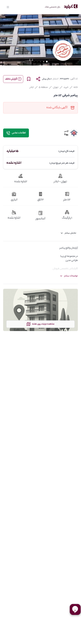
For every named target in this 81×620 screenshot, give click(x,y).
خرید (66, 87)
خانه (76, 87)
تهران (55, 87)
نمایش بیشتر (70, 233)
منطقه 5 (43, 87)
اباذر (32, 87)
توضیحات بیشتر (71, 276)
